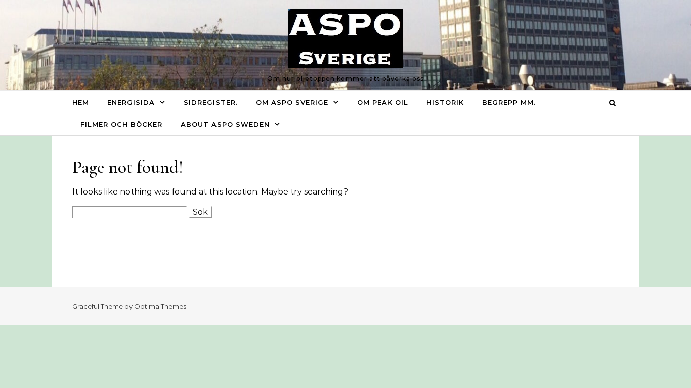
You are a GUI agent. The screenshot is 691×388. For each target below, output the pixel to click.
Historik (445, 102)
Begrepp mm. (509, 102)
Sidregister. (211, 102)
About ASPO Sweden (225, 124)
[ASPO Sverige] (345, 41)
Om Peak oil (382, 102)
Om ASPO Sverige (292, 102)
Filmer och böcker (121, 124)
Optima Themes (160, 306)
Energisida (131, 102)
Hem (80, 102)
